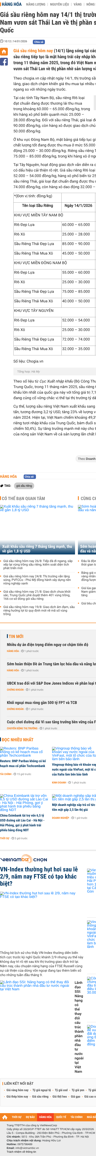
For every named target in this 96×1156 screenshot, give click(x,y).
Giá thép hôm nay (17, 1096)
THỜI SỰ (16, 1117)
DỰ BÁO (30, 1117)
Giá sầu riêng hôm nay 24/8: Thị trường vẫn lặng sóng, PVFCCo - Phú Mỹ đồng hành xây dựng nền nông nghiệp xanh (37, 580)
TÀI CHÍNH (76, 1117)
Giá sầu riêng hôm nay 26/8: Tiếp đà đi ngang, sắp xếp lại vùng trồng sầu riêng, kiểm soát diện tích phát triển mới (38, 564)
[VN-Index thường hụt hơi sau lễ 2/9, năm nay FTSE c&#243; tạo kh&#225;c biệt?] (42, 919)
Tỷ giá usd (61, 1090)
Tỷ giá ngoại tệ (42, 1090)
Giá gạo (75, 1096)
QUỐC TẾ (61, 1117)
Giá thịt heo (59, 1096)
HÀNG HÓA (45, 1117)
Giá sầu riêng (40, 1096)
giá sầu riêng (24, 486)
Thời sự (4, 838)
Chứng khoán (15, 689)
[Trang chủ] (4, 52)
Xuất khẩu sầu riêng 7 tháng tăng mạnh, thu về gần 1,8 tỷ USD (37, 549)
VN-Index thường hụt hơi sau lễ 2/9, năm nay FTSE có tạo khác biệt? (39, 876)
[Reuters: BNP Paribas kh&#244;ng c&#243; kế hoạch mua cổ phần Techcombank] (24, 752)
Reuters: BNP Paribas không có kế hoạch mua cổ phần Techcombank (23, 763)
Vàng (78, 4)
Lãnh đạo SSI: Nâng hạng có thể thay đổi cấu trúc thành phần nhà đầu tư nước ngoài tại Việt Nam (79, 1027)
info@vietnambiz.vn (27, 1148)
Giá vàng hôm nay (17, 1090)
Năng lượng (35, 4)
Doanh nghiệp (60, 817)
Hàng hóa (12, 4)
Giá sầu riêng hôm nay (33, 50)
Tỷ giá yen (78, 1090)
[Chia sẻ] (4, 62)
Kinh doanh (59, 782)
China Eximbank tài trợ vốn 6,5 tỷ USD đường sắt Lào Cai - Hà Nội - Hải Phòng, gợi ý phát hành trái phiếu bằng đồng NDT (22, 822)
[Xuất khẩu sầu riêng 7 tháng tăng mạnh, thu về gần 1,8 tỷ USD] (37, 529)
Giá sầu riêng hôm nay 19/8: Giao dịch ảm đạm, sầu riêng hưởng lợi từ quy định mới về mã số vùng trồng (39, 610)
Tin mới (16, 636)
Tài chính (5, 774)
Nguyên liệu (59, 4)
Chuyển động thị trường (22, 728)
